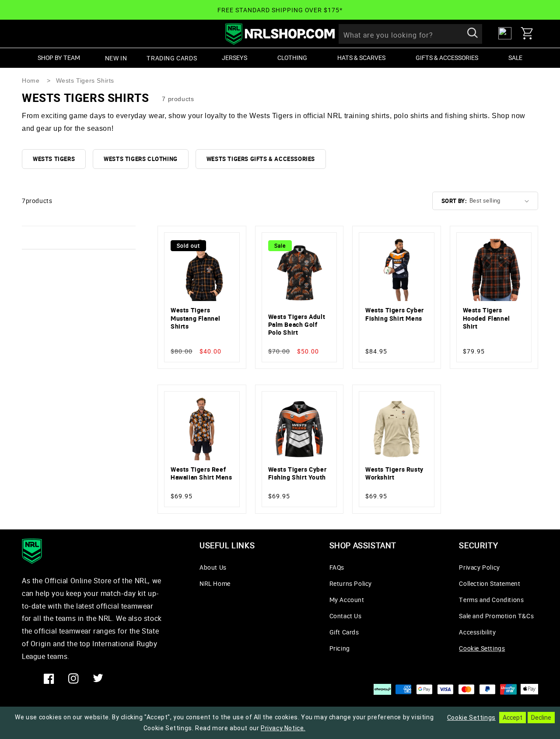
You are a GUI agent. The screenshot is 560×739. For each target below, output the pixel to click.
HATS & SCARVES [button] (361, 57)
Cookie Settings (482, 648)
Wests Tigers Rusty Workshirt (394, 473)
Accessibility (477, 632)
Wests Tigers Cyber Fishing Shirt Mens (394, 314)
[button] (529, 33)
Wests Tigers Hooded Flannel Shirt (486, 318)
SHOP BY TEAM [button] (59, 57)
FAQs (336, 567)
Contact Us (345, 616)
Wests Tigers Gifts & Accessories (260, 159)
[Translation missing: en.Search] (472, 33)
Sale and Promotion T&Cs (496, 616)
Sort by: (454, 201)
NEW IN (116, 58)
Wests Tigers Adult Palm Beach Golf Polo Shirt (297, 324)
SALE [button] (515, 57)
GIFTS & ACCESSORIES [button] (447, 57)
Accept (512, 717)
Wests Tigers (54, 159)
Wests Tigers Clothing (141, 159)
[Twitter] (98, 678)
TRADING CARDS (172, 58)
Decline (541, 717)
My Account (346, 599)
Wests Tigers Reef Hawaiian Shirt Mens (201, 473)
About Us (213, 567)
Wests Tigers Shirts (85, 80)
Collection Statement (489, 583)
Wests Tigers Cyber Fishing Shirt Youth (297, 473)
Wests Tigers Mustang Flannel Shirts (195, 318)
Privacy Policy (479, 567)
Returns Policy (350, 583)
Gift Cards (344, 632)
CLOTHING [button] (292, 57)
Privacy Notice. (283, 728)
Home (30, 80)
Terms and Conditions (491, 599)
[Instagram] (73, 678)
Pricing (339, 648)
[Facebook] (49, 678)
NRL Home (215, 583)
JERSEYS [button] (234, 57)
